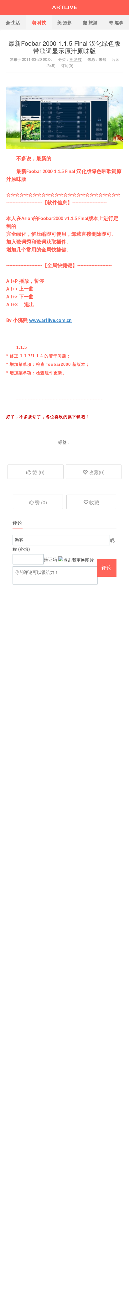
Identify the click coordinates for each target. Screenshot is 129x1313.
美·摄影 (64, 22)
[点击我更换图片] (76, 559)
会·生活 (13, 22)
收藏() (97, 472)
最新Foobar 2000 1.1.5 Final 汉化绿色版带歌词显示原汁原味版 (64, 47)
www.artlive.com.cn (50, 320)
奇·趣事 (116, 22)
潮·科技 (39, 22)
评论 (106, 567)
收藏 (94, 502)
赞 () (38, 472)
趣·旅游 (90, 22)
